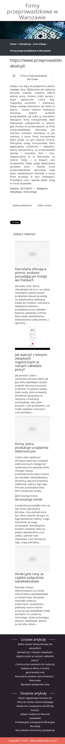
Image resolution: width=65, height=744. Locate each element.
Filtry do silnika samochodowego (35, 702)
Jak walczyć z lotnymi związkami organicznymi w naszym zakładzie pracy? (31, 362)
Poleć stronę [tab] (44, 205)
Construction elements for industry (35, 664)
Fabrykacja (25, 43)
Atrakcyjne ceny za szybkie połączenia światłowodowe (29, 577)
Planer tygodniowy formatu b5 (35, 698)
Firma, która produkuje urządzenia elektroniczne (31, 448)
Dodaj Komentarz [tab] (22, 205)
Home (13, 43)
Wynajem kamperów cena (35, 684)
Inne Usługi (39, 43)
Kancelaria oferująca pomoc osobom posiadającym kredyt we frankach (31, 274)
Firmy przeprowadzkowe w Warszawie (30, 50)
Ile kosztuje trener (29, 499)
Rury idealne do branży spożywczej (35, 730)
